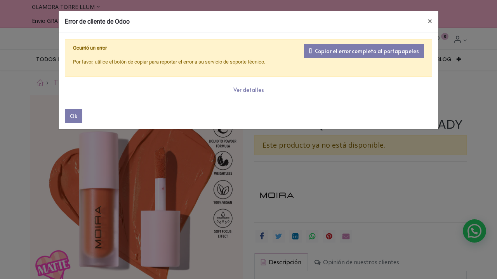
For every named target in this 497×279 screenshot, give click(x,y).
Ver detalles (248, 89)
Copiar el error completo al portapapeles (367, 51)
